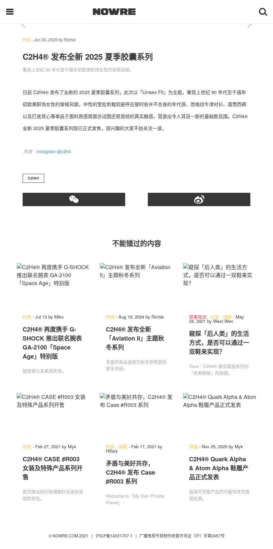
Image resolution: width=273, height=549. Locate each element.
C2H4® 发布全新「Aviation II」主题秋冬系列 (135, 338)
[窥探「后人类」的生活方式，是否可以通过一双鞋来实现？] (219, 285)
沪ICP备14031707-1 (115, 535)
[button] (23, 24)
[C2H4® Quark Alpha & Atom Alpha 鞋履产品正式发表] (219, 415)
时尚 (27, 39)
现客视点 (197, 317)
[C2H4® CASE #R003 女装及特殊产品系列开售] (53, 415)
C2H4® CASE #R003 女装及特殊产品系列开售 (53, 468)
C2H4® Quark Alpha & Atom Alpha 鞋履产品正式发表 (218, 468)
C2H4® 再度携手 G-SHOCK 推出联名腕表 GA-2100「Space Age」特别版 (52, 343)
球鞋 (227, 317)
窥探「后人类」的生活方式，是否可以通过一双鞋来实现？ (219, 342)
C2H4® (33, 178)
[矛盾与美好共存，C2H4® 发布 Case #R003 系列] (136, 415)
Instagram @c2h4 (53, 151)
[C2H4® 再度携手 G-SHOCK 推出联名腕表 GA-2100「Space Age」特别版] (53, 285)
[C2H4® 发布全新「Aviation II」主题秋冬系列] (136, 285)
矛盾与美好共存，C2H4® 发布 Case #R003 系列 (130, 472)
